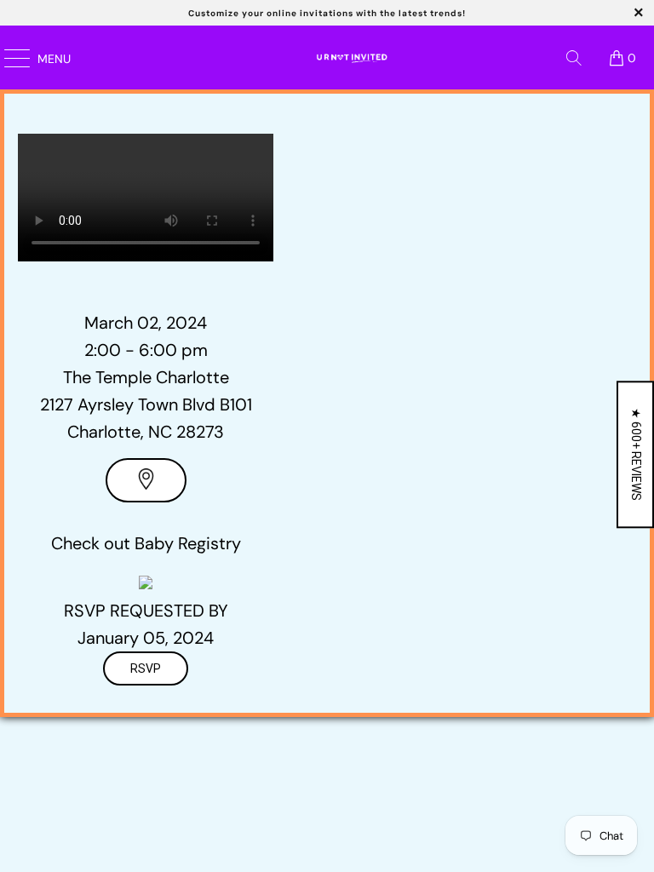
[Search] (574, 58)
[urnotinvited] (349, 57)
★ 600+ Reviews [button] (636, 454)
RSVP (145, 668)
